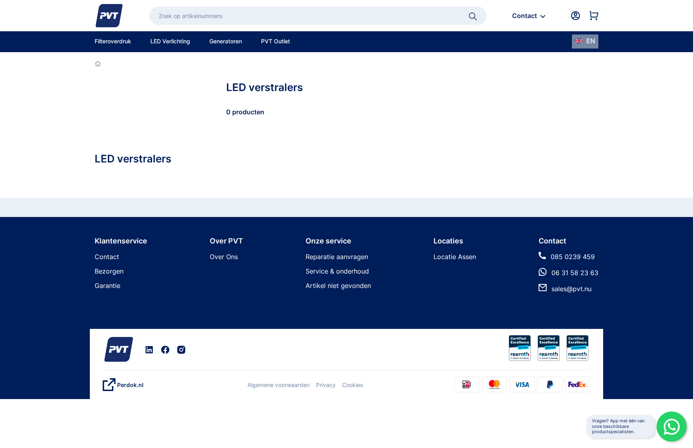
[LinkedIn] (149, 349)
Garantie (107, 286)
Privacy (326, 384)
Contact (107, 257)
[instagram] (181, 349)
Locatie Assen (455, 257)
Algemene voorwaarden (278, 384)
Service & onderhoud (337, 271)
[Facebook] (165, 349)
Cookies (352, 384)
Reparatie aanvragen (337, 257)
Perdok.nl (130, 384)
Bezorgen (109, 271)
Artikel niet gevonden (338, 286)
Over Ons (224, 257)
